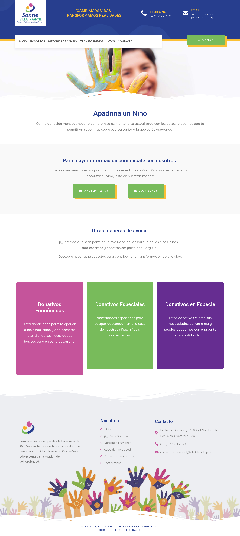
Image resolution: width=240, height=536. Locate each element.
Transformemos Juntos (97, 41)
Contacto (125, 41)
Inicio (23, 41)
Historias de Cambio (62, 41)
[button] (94, 191)
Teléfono (158, 12)
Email (195, 10)
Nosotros (37, 41)
